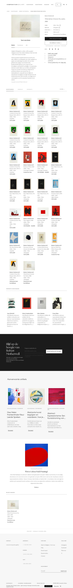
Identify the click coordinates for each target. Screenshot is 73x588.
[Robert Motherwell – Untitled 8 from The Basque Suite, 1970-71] (43, 103)
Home (8, 11)
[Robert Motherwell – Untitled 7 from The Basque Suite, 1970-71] (57, 103)
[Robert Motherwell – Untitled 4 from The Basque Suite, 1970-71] (43, 130)
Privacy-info (56, 586)
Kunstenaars (30, 4)
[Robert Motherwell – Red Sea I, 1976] (43, 157)
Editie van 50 (56, 32)
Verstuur (64, 571)
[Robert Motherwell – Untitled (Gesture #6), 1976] (15, 211)
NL (64, 4)
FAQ (42, 548)
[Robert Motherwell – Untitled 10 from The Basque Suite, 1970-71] (15, 103)
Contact (43, 556)
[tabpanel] (24, 66)
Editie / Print (56, 25)
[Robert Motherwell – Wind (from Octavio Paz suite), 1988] (29, 264)
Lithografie (55, 27)
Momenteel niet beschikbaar (59, 34)
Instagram (64, 545)
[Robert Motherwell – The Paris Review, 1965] (15, 237)
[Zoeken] (60, 4)
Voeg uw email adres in (30, 348)
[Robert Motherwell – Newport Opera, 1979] (57, 184)
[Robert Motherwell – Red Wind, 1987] (43, 211)
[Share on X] (52, 49)
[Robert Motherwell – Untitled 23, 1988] (57, 211)
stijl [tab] (26, 45)
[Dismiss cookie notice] (60, 586)
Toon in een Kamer (25, 40)
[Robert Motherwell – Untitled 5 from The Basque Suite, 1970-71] (29, 130)
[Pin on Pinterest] (55, 49)
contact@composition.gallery (12, 545)
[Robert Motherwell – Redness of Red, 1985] (29, 157)
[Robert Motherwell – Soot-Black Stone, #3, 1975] (29, 184)
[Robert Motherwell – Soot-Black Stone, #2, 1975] (43, 184)
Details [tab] (13, 45)
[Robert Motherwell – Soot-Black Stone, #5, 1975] (57, 157)
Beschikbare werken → (56, 43)
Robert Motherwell (24, 11)
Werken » (36, 487)
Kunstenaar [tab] (20, 45)
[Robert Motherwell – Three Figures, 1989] (29, 211)
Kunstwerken (38, 4)
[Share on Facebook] (49, 49)
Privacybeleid (41, 583)
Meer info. (63, 62)
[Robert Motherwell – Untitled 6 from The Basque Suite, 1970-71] (15, 130)
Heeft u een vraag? (52, 53)
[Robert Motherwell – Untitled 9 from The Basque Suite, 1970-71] (29, 103)
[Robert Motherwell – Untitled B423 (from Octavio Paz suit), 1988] (43, 237)
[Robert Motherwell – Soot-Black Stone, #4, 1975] (15, 184)
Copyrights (9, 583)
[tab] (10, 90)
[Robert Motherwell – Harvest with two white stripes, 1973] (57, 237)
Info (52, 4)
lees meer (10, 430)
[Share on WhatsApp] (58, 49)
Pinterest (63, 550)
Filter (61, 89)
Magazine (46, 4)
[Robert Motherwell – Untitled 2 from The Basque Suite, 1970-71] (15, 157)
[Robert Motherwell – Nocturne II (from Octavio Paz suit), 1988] (29, 237)
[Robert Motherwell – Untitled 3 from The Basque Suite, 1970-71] (57, 130)
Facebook (63, 548)
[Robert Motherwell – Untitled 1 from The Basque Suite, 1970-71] (15, 264)
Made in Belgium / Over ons (48, 545)
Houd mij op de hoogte (56, 38)
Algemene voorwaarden (24, 583)
